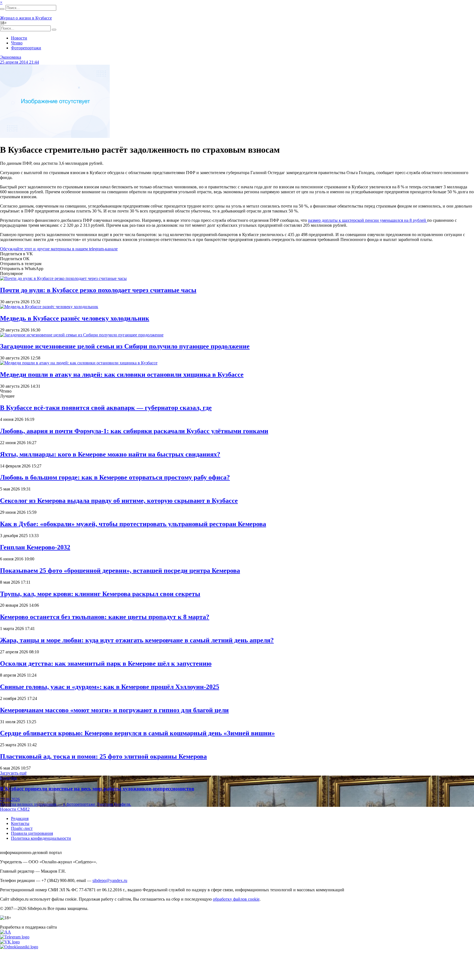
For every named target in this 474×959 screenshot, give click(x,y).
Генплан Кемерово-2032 (35, 547)
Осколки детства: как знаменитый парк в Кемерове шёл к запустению (105, 663)
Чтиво (16, 43)
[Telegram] (14, 937)
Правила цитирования (32, 833)
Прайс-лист (22, 828)
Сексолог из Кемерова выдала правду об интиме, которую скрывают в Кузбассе (119, 500)
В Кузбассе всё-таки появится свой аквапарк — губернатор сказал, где (106, 407)
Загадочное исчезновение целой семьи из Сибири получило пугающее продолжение (125, 346)
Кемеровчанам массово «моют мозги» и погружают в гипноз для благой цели (114, 710)
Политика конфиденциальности (41, 838)
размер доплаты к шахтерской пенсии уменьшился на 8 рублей (367, 220)
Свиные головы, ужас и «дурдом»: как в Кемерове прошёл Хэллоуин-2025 (109, 686)
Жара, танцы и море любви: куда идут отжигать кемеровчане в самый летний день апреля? (137, 640)
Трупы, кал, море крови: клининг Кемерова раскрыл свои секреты (100, 593)
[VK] (10, 942)
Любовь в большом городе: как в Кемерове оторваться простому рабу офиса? (115, 477)
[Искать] (2, 9)
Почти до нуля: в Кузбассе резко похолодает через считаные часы (98, 290)
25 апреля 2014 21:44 (19, 62)
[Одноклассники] (19, 946)
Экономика (10, 57)
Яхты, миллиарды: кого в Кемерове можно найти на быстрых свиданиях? (110, 454)
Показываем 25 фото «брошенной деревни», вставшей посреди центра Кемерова (120, 570)
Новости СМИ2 (15, 809)
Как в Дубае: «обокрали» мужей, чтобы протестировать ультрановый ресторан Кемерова (133, 523)
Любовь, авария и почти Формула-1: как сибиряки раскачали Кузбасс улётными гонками (134, 431)
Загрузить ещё (13, 773)
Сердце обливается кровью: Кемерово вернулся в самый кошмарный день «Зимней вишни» (137, 733)
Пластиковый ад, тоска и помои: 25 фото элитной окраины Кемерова (103, 756)
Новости (19, 38)
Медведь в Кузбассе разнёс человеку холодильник (74, 318)
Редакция (20, 818)
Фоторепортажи (26, 48)
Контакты (20, 823)
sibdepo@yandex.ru (109, 880)
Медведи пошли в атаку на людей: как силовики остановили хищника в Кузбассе (122, 374)
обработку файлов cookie (236, 899)
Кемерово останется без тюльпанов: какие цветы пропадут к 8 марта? (104, 616)
